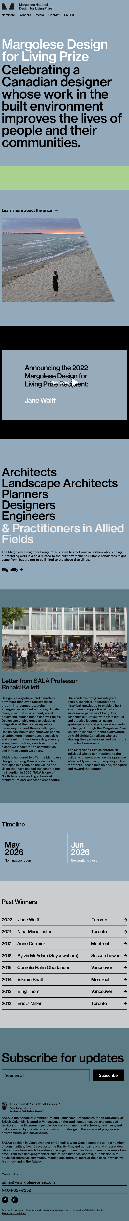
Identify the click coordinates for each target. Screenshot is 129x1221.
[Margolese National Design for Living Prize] (64, 6)
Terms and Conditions (14, 1213)
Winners (25, 15)
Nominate (8, 15)
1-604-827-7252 (16, 1190)
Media (40, 15)
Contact (54, 15)
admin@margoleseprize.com (28, 1182)
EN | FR (69, 15)
